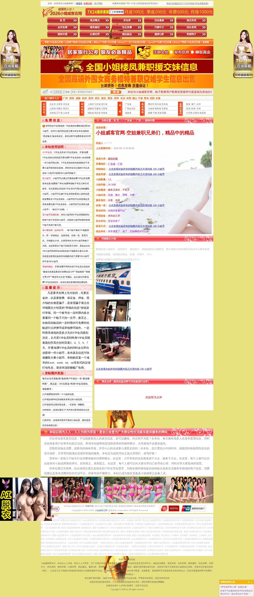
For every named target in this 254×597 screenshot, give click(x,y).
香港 (188, 104)
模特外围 (62, 34)
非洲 (198, 108)
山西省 (53, 108)
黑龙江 (66, 108)
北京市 (53, 104)
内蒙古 (59, 108)
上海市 (91, 104)
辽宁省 (59, 113)
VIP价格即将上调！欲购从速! (233, 587)
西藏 (150, 113)
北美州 (196, 113)
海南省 (128, 113)
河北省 (66, 104)
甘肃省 (165, 108)
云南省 (151, 108)
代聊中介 (159, 27)
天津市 (59, 104)
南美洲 (203, 113)
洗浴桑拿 (159, 20)
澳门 (193, 104)
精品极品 (127, 34)
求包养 (127, 20)
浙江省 (104, 104)
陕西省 (158, 108)
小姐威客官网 (101, 510)
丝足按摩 (127, 27)
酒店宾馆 (191, 20)
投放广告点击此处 (127, 559)
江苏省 (97, 104)
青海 (159, 113)
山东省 (66, 113)
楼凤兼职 (95, 27)
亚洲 (188, 108)
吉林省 (53, 113)
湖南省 (91, 113)
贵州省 (165, 104)
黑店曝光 (95, 20)
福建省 (91, 108)
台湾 (198, 104)
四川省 (158, 104)
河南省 (104, 113)
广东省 (128, 104)
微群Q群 (159, 34)
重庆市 (151, 104)
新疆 (164, 113)
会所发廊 (62, 27)
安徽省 (97, 108)
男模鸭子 (191, 34)
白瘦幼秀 (95, 34)
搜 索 (116, 92)
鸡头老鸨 (191, 27)
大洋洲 (189, 113)
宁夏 (155, 113)
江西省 (104, 108)
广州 (138, 120)
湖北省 (97, 113)
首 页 (62, 20)
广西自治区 (130, 108)
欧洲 (193, 108)
